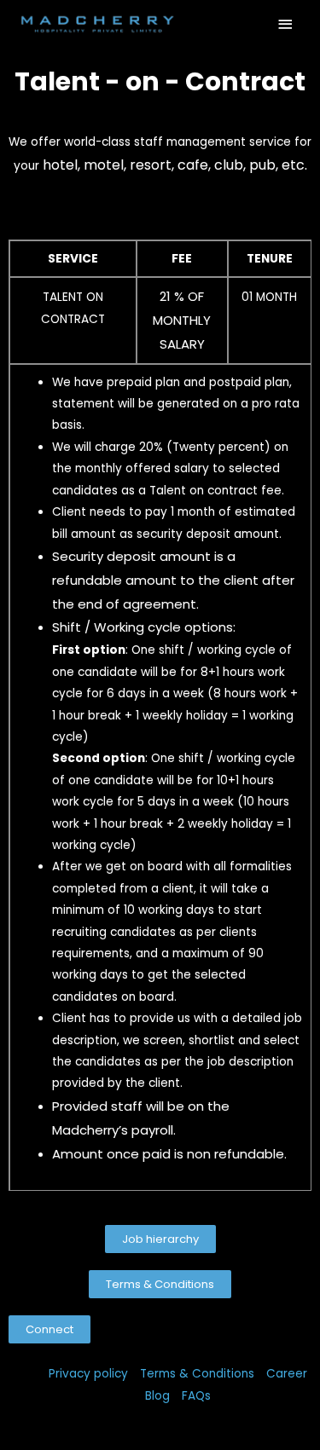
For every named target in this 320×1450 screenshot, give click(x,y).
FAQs (196, 1396)
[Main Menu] (286, 24)
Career (286, 1374)
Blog (157, 1396)
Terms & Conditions (197, 1374)
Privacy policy (88, 1374)
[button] (160, 1239)
